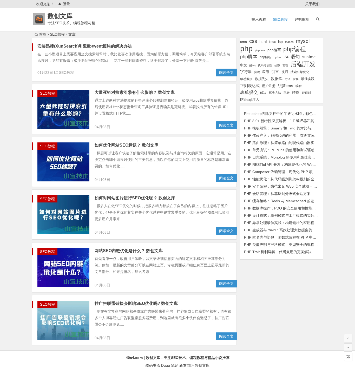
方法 (288, 79)
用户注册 (268, 86)
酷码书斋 (153, 365)
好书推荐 (301, 19)
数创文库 (60, 15)
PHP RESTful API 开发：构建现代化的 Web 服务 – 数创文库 (293, 164)
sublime (308, 57)
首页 (42, 34)
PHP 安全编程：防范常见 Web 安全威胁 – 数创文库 (286, 186)
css (253, 41)
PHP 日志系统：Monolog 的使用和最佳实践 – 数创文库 (289, 157)
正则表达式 (250, 86)
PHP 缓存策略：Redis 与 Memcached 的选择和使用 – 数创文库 (295, 201)
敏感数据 (246, 79)
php (246, 48)
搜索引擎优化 (300, 72)
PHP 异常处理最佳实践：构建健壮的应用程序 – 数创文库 (290, 223)
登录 (66, 4)
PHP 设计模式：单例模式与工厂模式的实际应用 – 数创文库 (292, 215)
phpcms (260, 50)
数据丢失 (261, 79)
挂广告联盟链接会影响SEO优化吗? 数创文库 (136, 303)
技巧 (284, 72)
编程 (298, 86)
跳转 (287, 93)
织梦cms (285, 85)
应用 (265, 72)
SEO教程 (280, 19)
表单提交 (249, 92)
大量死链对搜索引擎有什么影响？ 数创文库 (135, 92)
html (263, 42)
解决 (263, 92)
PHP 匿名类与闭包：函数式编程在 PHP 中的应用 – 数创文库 (293, 237)
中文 (243, 65)
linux (272, 42)
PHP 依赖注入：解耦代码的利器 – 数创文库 (279, 135)
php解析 (265, 57)
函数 (277, 65)
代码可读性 (265, 65)
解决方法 (275, 93)
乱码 (252, 65)
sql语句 (292, 56)
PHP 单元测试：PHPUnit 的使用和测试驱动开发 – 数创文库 (292, 150)
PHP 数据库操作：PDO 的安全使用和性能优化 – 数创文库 (291, 208)
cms (243, 42)
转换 (295, 93)
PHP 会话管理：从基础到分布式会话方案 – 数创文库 (286, 194)
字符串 (246, 72)
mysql (303, 41)
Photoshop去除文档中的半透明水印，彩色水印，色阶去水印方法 (296, 113)
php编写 (274, 50)
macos (289, 41)
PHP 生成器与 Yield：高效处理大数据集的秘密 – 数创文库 (291, 230)
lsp (280, 42)
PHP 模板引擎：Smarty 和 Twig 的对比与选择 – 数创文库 (290, 128)
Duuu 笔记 (169, 365)
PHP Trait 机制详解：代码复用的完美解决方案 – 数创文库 (291, 252)
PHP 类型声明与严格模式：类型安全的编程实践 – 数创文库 (292, 244)
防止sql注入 (249, 100)
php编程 (294, 49)
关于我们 (312, 4)
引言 (275, 72)
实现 (257, 72)
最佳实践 (307, 79)
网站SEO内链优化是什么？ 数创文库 (129, 250)
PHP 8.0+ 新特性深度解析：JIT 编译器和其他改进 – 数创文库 (294, 121)
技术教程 (259, 19)
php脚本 (248, 56)
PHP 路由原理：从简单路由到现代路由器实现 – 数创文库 (290, 143)
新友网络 (186, 365)
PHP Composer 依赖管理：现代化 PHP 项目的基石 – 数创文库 (295, 172)
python (278, 57)
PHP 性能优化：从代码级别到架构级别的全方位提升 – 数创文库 (295, 179)
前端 (285, 65)
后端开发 (303, 64)
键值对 (306, 93)
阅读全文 (226, 72)
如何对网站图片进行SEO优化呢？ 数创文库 (135, 198)
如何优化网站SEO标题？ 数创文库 (127, 145)
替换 (296, 79)
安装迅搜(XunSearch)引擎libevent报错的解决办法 (84, 46)
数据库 (276, 78)
